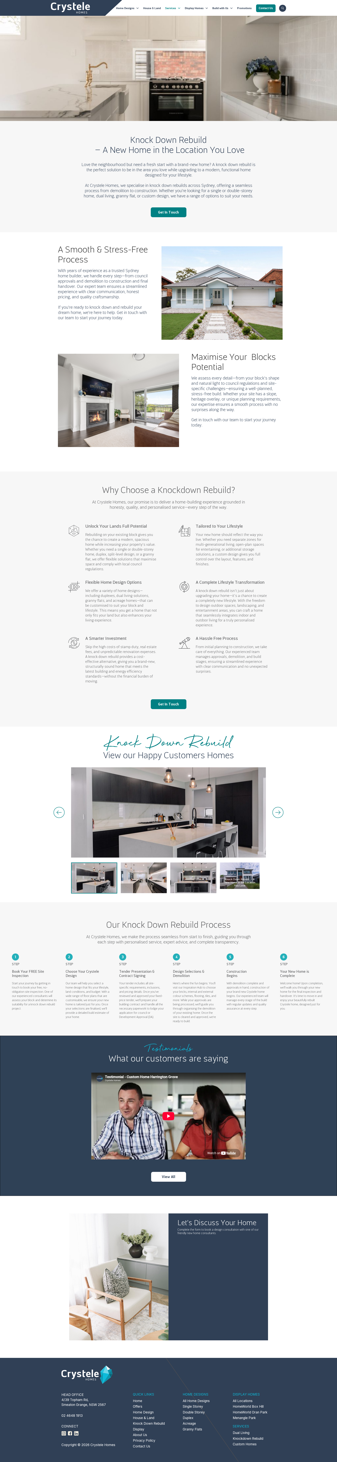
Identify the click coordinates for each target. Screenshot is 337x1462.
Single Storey (193, 1407)
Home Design (143, 1412)
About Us (140, 1435)
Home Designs (125, 8)
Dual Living (241, 1433)
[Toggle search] (282, 8)
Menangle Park (244, 1418)
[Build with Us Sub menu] (231, 8)
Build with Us (220, 8)
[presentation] (59, 812)
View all (168, 1177)
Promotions (244, 8)
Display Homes (194, 8)
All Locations (243, 1401)
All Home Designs (196, 1401)
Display (138, 1429)
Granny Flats (192, 1429)
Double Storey (194, 1412)
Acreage (189, 1424)
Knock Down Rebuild (149, 1424)
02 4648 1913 (72, 1416)
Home (137, 1401)
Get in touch (168, 212)
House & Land (152, 8)
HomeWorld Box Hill (248, 1407)
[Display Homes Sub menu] (206, 8)
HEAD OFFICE (72, 1395)
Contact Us (141, 1446)
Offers (137, 1407)
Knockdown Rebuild (248, 1439)
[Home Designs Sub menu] (137, 8)
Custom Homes (245, 1444)
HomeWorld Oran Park (250, 1412)
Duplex (188, 1418)
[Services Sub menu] (179, 8)
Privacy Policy (144, 1441)
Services (170, 8)
